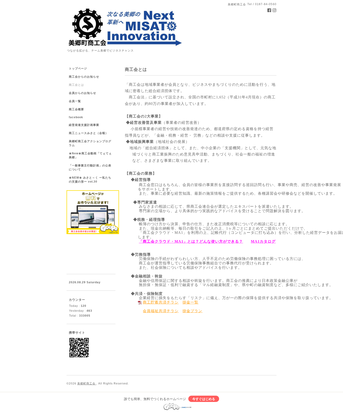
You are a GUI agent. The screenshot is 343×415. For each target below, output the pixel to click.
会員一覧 (75, 101)
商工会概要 (76, 109)
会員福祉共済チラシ (160, 311)
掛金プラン (192, 311)
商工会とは (76, 84)
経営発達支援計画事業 (84, 125)
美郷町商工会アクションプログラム (90, 143)
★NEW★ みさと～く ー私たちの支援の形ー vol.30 (90, 179)
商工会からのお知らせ (84, 76)
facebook (76, 117)
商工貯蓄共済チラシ (160, 302)
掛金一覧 (190, 302)
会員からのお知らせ (82, 93)
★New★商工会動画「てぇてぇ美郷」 (90, 155)
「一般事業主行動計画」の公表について (90, 167)
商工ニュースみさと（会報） (88, 133)
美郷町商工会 (86, 383)
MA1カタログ (263, 241)
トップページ (78, 68)
